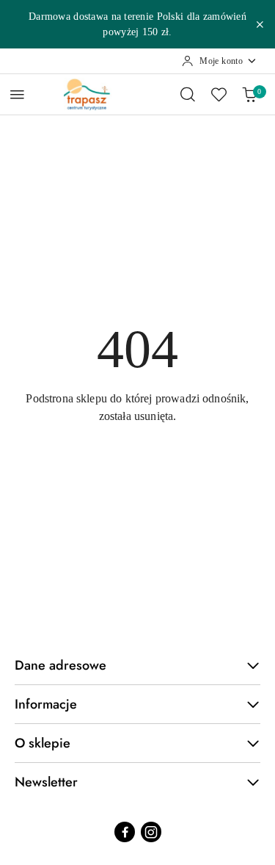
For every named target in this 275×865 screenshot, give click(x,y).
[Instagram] (151, 832)
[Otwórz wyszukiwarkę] (188, 94)
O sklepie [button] (42, 743)
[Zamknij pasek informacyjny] (259, 24)
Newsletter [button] (46, 782)
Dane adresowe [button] (60, 665)
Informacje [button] (46, 704)
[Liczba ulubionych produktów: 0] (218, 94)
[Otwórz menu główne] (17, 94)
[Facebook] (124, 832)
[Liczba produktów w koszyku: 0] (249, 94)
